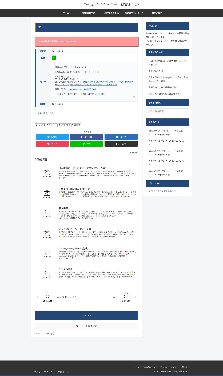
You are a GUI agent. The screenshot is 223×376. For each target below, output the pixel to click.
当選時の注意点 (156, 71)
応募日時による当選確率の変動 (163, 87)
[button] (186, 111)
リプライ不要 (65, 125)
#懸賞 (78, 84)
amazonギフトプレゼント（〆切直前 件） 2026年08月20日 (167, 153)
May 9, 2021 (100, 94)
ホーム (137, 367)
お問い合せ (184, 367)
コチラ (47, 113)
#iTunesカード (113, 82)
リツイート (53, 125)
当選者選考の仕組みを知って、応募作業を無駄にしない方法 (168, 79)
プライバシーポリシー (169, 367)
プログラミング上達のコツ (163, 191)
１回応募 (76, 125)
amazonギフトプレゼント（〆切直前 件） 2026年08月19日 (167, 173)
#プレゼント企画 (89, 84)
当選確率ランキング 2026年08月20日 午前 (169, 163)
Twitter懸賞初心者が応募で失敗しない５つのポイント (168, 63)
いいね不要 (41, 125)
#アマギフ (63, 84)
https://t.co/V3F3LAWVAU (94, 82)
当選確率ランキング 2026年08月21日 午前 (169, 143)
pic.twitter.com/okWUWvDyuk (83, 89)
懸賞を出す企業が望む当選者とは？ (165, 94)
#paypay (72, 84)
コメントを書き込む (87, 326)
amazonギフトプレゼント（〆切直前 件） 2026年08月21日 (167, 133)
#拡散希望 (107, 84)
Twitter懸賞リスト (149, 367)
